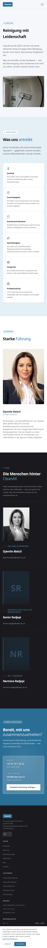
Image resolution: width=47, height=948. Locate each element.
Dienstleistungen (9, 854)
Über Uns (6, 850)
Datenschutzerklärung (9, 939)
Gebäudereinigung (9, 882)
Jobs (4, 863)
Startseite (6, 846)
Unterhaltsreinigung (10, 878)
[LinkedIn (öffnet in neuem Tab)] (5, 834)
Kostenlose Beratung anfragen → (23, 787)
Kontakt (6, 867)
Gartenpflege (7, 894)
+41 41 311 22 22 (15, 763)
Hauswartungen (8, 890)
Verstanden (20, 944)
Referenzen (7, 858)
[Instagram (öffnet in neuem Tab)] (10, 834)
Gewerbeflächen (9, 886)
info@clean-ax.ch (16, 776)
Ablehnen (7, 944)
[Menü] (42, 4)
